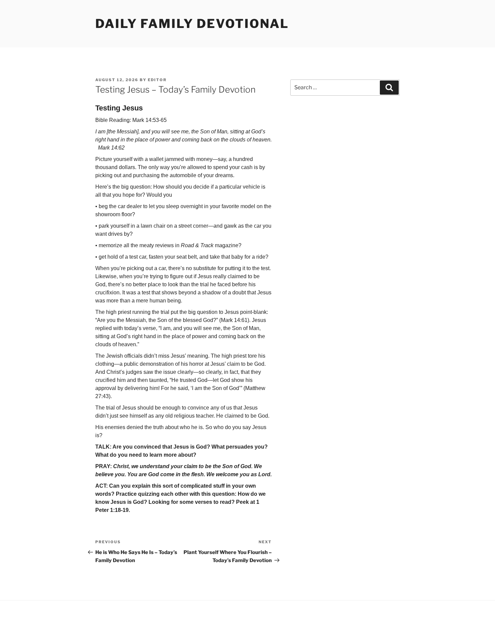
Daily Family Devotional (192, 23)
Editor (157, 79)
